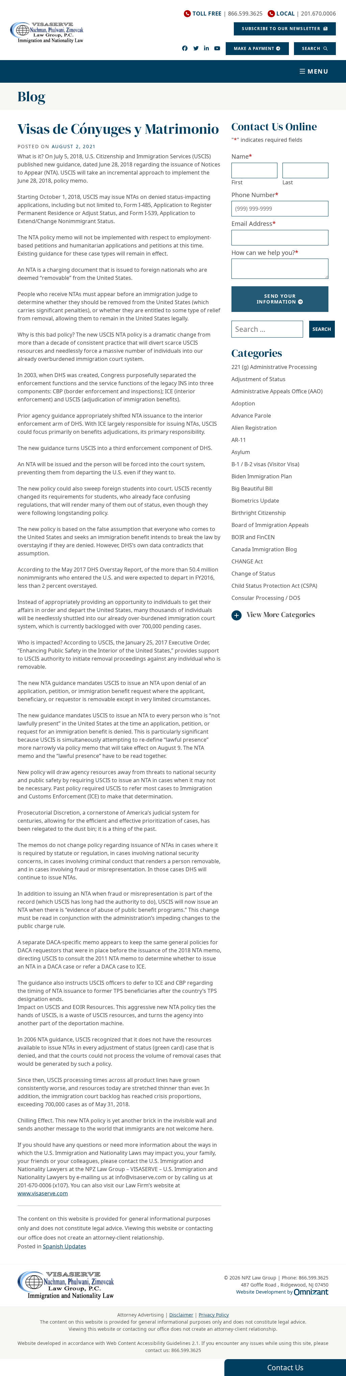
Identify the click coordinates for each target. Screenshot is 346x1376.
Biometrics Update (255, 500)
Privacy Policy (214, 1315)
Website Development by (282, 1291)
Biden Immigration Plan (261, 476)
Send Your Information (276, 299)
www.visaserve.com (43, 1193)
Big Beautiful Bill (252, 488)
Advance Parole (251, 415)
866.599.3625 (186, 1350)
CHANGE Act (247, 561)
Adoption (243, 403)
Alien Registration (254, 427)
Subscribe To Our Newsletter (282, 28)
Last (287, 182)
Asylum (240, 452)
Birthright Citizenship (258, 513)
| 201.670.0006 (306, 13)
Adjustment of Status (258, 379)
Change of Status (253, 573)
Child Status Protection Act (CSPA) (274, 585)
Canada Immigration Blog (264, 549)
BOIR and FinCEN (253, 537)
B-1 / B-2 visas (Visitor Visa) (265, 464)
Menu (318, 71)
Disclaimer (181, 1315)
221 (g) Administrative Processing (274, 367)
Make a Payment (254, 48)
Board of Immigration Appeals (270, 525)
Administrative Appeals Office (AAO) (277, 391)
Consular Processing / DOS (265, 598)
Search (312, 48)
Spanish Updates (64, 1246)
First (237, 182)
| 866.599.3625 (228, 13)
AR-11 (238, 440)
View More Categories (281, 614)
